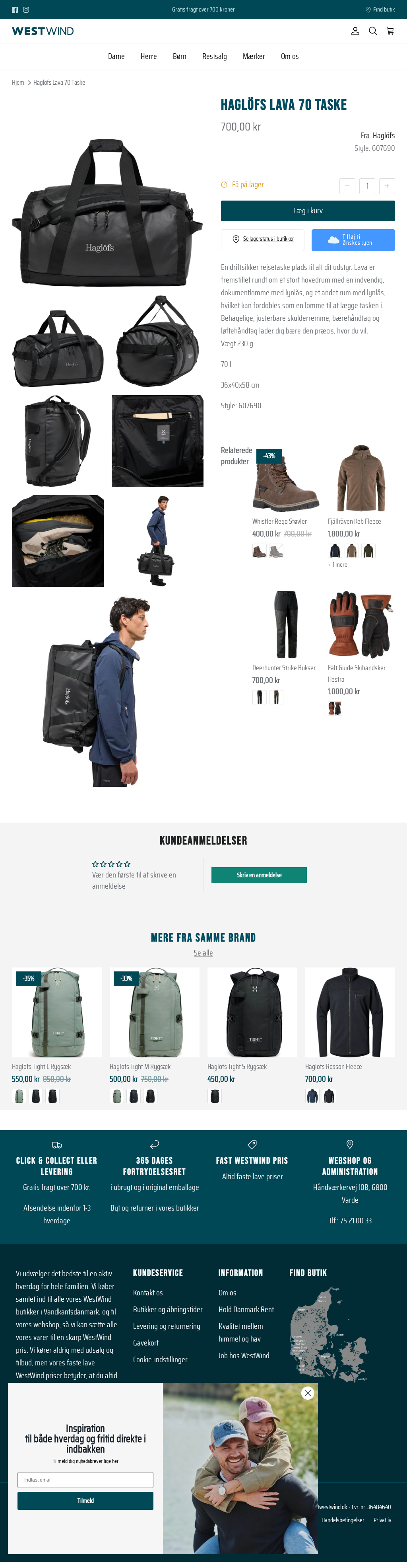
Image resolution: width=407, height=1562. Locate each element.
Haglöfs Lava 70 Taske (59, 82)
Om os (290, 56)
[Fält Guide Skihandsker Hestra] (361, 625)
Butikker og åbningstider (168, 1310)
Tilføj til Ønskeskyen (357, 240)
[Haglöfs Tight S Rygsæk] (252, 1012)
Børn (179, 56)
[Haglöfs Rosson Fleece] (350, 1012)
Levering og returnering (166, 1326)
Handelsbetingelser (343, 1520)
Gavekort (146, 1343)
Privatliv (382, 1520)
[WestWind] (43, 31)
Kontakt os (148, 1293)
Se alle (203, 953)
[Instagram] (26, 10)
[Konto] (353, 31)
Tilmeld (86, 1501)
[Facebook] (15, 10)
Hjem (18, 82)
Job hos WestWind (244, 1356)
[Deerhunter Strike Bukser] (286, 625)
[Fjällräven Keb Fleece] (361, 479)
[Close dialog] (308, 1393)
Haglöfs (384, 136)
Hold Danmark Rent (246, 1310)
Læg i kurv (308, 211)
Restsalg (214, 56)
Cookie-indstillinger (160, 1360)
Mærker (254, 56)
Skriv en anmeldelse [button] (259, 875)
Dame (116, 56)
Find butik (384, 9)
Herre (149, 56)
